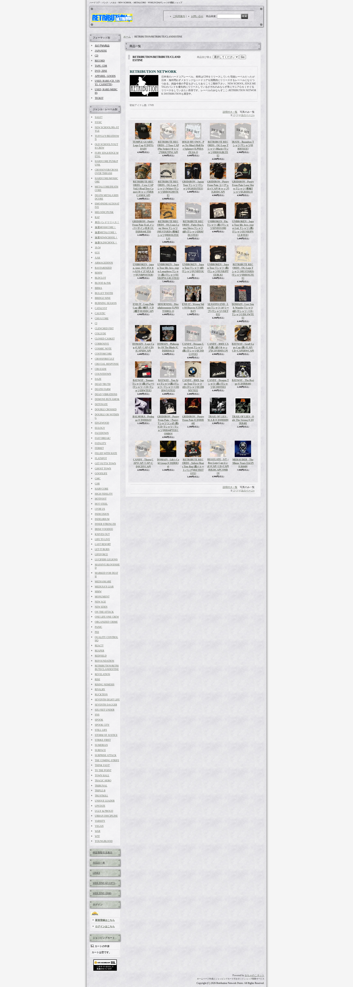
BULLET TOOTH (104, 293)
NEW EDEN (101, 606)
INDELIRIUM (102, 519)
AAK (97, 257)
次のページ (248, 115)
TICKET (99, 98)
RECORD (100, 60)
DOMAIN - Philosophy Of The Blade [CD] (168, 347)
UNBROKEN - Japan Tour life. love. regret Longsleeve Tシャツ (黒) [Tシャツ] (168, 271)
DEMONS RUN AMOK (107, 399)
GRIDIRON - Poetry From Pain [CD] (193, 420)
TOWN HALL (102, 775)
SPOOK (99, 719)
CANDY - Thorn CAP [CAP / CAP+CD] (143, 463)
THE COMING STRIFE (107, 760)
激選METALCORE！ (106, 232)
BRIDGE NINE (103, 298)
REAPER (99, 650)
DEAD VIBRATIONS (106, 394)
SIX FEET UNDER (104, 709)
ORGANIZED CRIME (106, 622)
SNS (97, 714)
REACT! (99, 645)
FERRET (99, 448)
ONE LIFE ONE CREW (107, 616)
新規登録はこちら (105, 920)
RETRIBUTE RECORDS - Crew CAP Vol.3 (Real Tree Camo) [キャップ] (143, 188)
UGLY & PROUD (104, 811)
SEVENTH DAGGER (106, 704)
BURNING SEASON (106, 303)
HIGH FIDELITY (104, 493)
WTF (97, 836)
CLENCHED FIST (104, 328)
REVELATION (102, 674)
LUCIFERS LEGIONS (106, 559)
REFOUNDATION (104, 660)
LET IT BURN (102, 549)
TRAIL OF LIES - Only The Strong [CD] (243, 420)
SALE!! (99, 117)
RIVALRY (100, 689)
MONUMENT (102, 596)
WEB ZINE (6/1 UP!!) (104, 883)
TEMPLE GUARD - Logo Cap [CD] (143, 145)
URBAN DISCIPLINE (106, 815)
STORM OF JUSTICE (106, 735)
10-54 (98, 247)
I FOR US (100, 509)
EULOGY (100, 428)
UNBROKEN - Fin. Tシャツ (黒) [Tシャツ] (218, 225)
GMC (98, 478)
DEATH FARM (103, 389)
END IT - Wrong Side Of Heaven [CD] (193, 308)
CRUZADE (100, 369)
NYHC (98, 122)
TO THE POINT (103, 770)
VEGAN (99, 826)
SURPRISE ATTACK (105, 755)
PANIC (98, 627)
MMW (98, 591)
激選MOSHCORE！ (105, 227)
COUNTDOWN (103, 374)
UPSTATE (100, 805)
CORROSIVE (102, 343)
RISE (97, 679)
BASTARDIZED (103, 268)
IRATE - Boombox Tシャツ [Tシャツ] (243, 145)
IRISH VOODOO (104, 529)
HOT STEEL (101, 503)
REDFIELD (101, 655)
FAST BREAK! (103, 438)
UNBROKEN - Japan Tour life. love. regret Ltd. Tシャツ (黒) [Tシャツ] (243, 228)
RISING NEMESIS (104, 684)
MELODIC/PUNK (104, 212)
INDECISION (102, 514)
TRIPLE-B (100, 790)
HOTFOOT (100, 498)
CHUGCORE (101, 318)
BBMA (98, 288)
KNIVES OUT (102, 534)
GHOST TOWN (103, 468)
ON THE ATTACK (104, 612)
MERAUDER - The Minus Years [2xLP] (243, 463)
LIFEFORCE (101, 554)
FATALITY (100, 443)
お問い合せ (197, 16)
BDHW (98, 272)
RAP (97, 217)
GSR (97, 483)
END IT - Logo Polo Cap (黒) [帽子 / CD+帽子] (143, 308)
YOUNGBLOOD (104, 841)
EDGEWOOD (102, 423)
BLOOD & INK (103, 283)
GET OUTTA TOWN (105, 463)
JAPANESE (101, 50)
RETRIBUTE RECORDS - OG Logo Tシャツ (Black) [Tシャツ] (218, 149)
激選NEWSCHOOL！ (106, 237)
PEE (97, 632)
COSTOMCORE (103, 353)
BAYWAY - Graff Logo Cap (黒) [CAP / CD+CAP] (243, 347)
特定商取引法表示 (102, 852)
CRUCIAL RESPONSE (107, 364)
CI (96, 323)
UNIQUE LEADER (105, 800)
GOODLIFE (101, 473)
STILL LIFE (101, 730)
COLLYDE (100, 333)
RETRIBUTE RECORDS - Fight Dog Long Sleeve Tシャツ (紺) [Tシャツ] (193, 228)
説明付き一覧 (230, 112)
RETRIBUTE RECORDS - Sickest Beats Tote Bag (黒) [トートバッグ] (193, 466)
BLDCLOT (100, 278)
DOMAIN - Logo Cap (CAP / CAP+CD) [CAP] (143, 347)
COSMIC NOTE (103, 348)
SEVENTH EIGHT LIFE (107, 699)
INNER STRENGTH (105, 524)
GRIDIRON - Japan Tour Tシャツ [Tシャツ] (193, 185)
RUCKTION (101, 694)
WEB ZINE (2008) (102, 893)
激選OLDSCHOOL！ (106, 242)
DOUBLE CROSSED (106, 409)
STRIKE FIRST (103, 740)
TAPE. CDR (101, 65)
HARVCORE (101, 488)
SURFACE (100, 750)
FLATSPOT (101, 458)
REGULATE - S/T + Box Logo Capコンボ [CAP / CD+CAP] (218, 466)
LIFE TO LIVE (102, 539)
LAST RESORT (103, 544)
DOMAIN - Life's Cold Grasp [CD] (168, 463)
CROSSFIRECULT (104, 358)
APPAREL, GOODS (105, 76)
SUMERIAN (101, 745)
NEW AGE (100, 601)
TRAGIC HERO (103, 780)
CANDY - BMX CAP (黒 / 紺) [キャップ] (218, 347)
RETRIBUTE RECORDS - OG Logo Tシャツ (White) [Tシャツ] (168, 188)
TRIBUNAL (101, 785)
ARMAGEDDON (104, 262)
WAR (97, 831)
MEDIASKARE (103, 581)
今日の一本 (99, 862)
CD (96, 55)
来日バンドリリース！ (107, 222)
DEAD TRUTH (103, 384)
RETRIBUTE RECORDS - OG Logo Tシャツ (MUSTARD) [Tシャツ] (243, 271)
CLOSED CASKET (105, 338)
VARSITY (100, 821)
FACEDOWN (102, 433)
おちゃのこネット (254, 975)
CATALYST (101, 308)
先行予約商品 (102, 45)
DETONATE (101, 404)
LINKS (96, 873)
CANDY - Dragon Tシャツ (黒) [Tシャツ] (218, 384)
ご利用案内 (179, 16)
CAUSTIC (100, 313)
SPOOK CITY (102, 725)
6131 (97, 252)
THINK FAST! (102, 765)
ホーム (127, 36)
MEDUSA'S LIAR (104, 586)
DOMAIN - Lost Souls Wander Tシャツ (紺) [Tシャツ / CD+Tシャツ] (243, 311)
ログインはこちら (105, 926)
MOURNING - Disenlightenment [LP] (168, 308)
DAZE (98, 379)
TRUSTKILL (101, 795)
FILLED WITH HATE (106, 453)
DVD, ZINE (101, 71)
